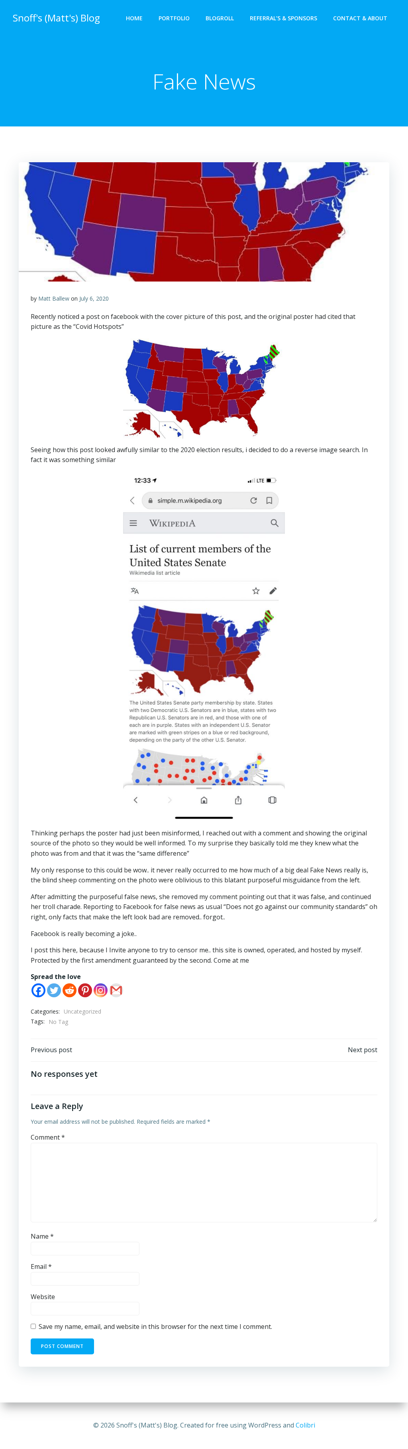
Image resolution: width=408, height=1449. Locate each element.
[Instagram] (101, 990)
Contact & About (360, 18)
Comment (48, 1137)
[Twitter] (54, 990)
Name (42, 1236)
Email (41, 1266)
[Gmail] (116, 990)
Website (43, 1296)
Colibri (305, 1425)
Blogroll (220, 18)
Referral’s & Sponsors (283, 18)
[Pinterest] (85, 990)
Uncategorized (82, 1011)
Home (134, 18)
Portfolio (174, 18)
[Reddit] (69, 990)
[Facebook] (38, 990)
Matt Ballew (53, 298)
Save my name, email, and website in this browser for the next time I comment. (155, 1326)
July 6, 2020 (94, 298)
